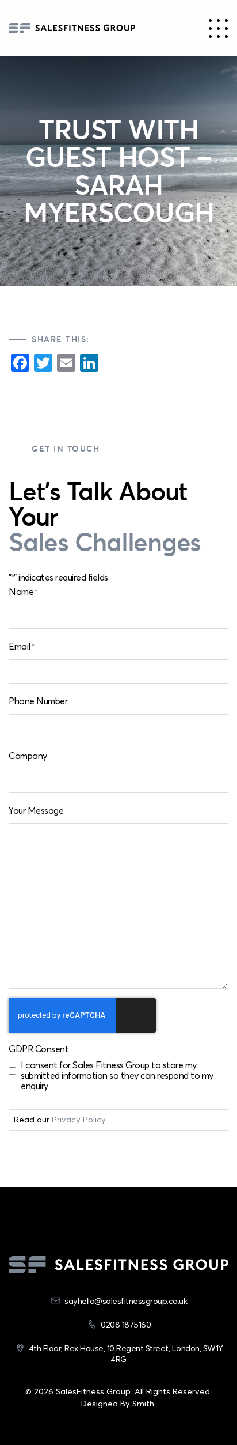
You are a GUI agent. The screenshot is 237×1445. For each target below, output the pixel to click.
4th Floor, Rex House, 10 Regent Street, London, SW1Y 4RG (126, 1353)
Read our (60, 1119)
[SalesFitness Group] (72, 28)
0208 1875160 (126, 1324)
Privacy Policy (79, 1119)
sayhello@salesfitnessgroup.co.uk (125, 1301)
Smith (143, 1403)
